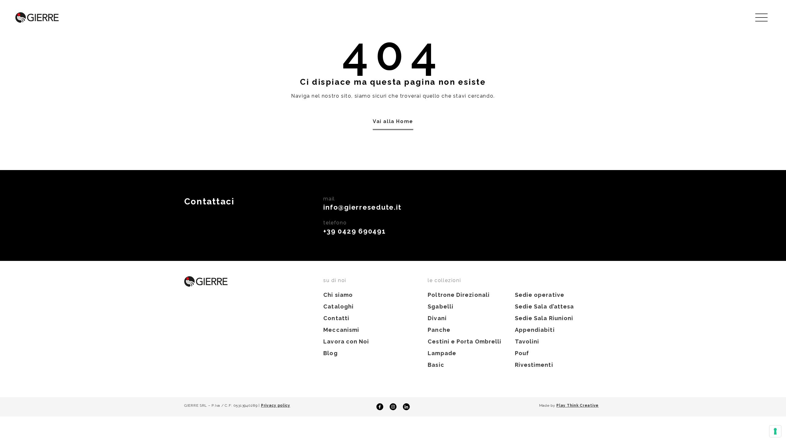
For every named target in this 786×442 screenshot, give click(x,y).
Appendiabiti (535, 330)
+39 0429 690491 (354, 231)
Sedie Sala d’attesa (544, 306)
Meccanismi (341, 330)
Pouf (522, 353)
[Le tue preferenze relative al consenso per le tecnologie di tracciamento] (775, 431)
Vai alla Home (393, 121)
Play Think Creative (577, 405)
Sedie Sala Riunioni (544, 318)
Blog (330, 353)
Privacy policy (275, 405)
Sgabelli (440, 306)
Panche (439, 330)
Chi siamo (338, 295)
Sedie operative (539, 295)
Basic (436, 365)
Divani (437, 318)
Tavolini (527, 341)
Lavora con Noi (346, 341)
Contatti (336, 318)
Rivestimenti (534, 365)
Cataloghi (338, 306)
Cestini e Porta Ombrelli (464, 341)
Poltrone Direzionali (459, 295)
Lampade (442, 353)
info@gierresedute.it (362, 207)
